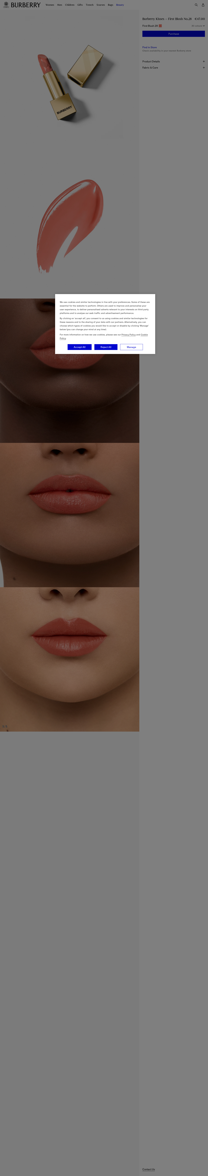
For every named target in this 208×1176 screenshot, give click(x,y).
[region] (105, 324)
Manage (131, 347)
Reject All (106, 347)
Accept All (79, 347)
